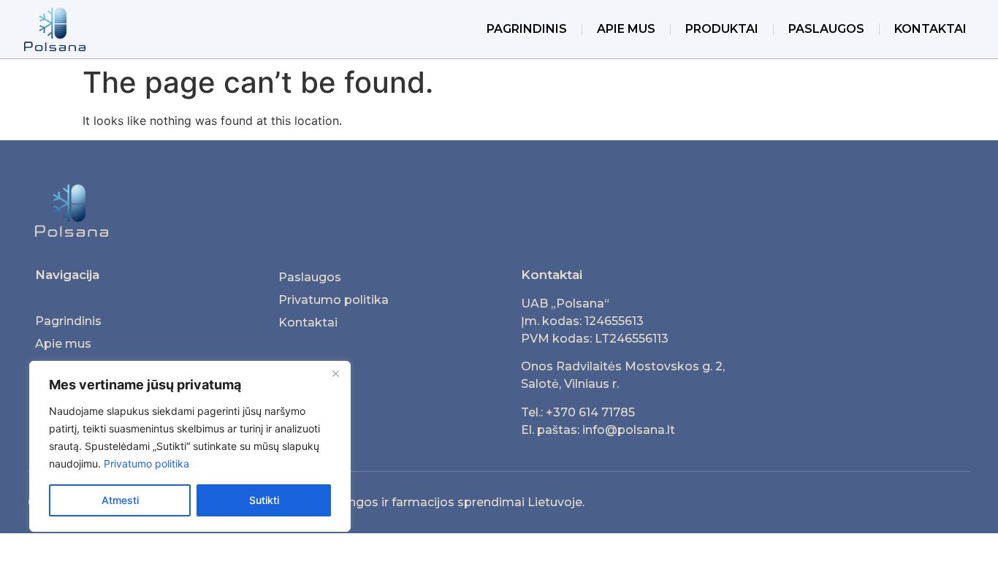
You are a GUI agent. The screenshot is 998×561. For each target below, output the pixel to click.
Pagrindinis (527, 29)
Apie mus (626, 29)
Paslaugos (826, 29)
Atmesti (120, 500)
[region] (190, 446)
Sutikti (264, 500)
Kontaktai (930, 29)
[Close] (335, 373)
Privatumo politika (146, 463)
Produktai (721, 29)
